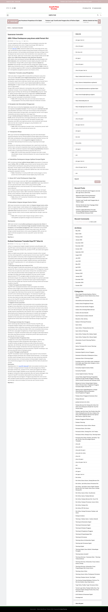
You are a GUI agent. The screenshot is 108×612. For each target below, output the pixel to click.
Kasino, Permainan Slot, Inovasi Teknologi (86, 346)
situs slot (78, 456)
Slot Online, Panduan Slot (82, 505)
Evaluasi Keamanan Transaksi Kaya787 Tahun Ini (25, 241)
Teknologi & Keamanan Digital (83, 525)
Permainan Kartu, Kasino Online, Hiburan (85, 425)
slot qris (14, 48)
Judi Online (78, 343)
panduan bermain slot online (82, 402)
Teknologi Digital (80, 546)
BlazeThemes (63, 609)
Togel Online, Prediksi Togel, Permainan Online (87, 585)
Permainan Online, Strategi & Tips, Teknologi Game (88, 434)
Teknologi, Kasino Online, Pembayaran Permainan (88, 574)
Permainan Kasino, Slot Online (83, 428)
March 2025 (78, 270)
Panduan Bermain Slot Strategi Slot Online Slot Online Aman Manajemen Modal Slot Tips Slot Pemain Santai (87, 406)
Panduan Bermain (80, 399)
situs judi (78, 444)
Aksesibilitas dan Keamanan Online (84, 300)
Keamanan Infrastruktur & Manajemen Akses (86, 355)
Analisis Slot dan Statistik (82, 312)
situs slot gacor (79, 46)
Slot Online (78, 477)
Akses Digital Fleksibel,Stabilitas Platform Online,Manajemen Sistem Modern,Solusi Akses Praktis (87, 296)
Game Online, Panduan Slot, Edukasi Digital (86, 334)
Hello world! (93, 222)
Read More (10, 237)
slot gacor (78, 58)
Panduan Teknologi (80, 422)
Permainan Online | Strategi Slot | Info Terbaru (87, 431)
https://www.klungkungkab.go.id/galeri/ (85, 94)
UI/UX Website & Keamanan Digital (84, 594)
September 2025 (80, 252)
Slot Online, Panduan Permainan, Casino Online (87, 502)
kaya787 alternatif (24, 366)
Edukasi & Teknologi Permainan (83, 322)
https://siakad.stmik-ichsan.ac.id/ (84, 76)
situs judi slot (79, 447)
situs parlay (78, 143)
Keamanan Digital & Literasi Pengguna (85, 352)
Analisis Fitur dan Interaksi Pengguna (85, 306)
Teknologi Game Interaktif (82, 554)
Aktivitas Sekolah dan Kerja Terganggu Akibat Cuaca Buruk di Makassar (74, 1)
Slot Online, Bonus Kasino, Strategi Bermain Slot (87, 480)
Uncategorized (79, 597)
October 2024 (79, 285)
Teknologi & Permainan (81, 537)
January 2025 (79, 276)
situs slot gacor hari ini (81, 70)
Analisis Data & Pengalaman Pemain (84, 303)
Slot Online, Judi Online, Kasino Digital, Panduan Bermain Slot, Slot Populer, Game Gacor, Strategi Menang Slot (87, 488)
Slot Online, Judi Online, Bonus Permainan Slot (87, 483)
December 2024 (79, 279)
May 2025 (78, 264)
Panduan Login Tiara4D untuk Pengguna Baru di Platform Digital (47, 20)
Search (77, 179)
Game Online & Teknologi (82, 331)
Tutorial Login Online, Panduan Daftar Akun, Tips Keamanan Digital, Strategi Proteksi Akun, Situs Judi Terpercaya (87, 589)
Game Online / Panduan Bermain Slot (85, 328)
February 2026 (79, 237)
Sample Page (52, 15)
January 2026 (79, 240)
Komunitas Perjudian (81, 370)
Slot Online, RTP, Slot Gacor (82, 508)
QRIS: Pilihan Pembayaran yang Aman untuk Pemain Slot (28, 38)
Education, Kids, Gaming (81, 319)
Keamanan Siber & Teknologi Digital (84, 358)
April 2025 (78, 267)
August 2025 (79, 255)
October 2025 (79, 249)
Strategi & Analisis (80, 516)
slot (77, 112)
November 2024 (79, 282)
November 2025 (79, 246)
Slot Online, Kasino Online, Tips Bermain (85, 493)
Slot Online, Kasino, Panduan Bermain (85, 496)
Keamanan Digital (80, 349)
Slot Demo (78, 468)
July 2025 (78, 258)
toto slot (78, 137)
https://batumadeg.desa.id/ (82, 100)
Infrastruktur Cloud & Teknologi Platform (85, 340)
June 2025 (78, 261)
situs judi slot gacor (80, 450)
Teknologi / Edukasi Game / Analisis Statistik (87, 519)
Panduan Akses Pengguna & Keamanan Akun (86, 396)
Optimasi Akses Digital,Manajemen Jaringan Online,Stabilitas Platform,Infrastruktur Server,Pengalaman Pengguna (86, 391)
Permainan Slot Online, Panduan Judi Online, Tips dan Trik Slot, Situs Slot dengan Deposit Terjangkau (88, 439)
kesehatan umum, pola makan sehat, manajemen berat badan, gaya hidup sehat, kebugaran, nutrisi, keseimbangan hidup (88, 363)
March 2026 (78, 233)
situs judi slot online (81, 453)
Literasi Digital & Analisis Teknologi (84, 374)
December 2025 (79, 243)
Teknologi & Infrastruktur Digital (83, 522)
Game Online (79, 325)
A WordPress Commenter (82, 222)
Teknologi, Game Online (81, 571)
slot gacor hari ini (80, 40)
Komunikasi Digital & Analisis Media (84, 367)
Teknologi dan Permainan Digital (83, 543)
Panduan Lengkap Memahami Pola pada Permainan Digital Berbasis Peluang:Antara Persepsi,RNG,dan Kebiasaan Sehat (86, 211)
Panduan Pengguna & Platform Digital (85, 419)
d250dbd (11, 41)
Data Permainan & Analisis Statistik (84, 315)
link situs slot (79, 52)
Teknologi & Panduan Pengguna (83, 528)
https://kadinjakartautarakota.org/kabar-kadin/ (87, 88)
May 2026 (78, 230)
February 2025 (79, 273)
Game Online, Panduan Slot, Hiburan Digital (86, 337)
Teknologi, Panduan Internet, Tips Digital (85, 577)
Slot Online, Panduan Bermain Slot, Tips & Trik (87, 499)
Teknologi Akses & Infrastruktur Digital (85, 540)
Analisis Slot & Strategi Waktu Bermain (85, 309)
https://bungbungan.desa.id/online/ (84, 106)
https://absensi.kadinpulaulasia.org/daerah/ (86, 82)
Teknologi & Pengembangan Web (84, 534)
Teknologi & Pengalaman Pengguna (84, 531)
